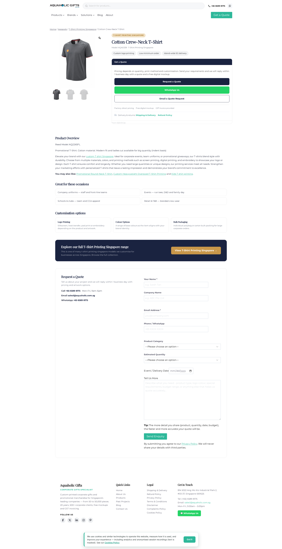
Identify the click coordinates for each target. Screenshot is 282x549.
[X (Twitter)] (69, 520)
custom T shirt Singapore (99, 156)
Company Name (152, 292)
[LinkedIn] (76, 520)
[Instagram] (83, 520)
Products (120, 498)
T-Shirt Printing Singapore (128, 35)
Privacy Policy (189, 443)
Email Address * (152, 310)
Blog (100, 15)
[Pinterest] (90, 520)
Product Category (153, 341)
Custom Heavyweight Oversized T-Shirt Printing (139, 173)
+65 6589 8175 (218, 6)
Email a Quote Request (172, 98)
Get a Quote (222, 15)
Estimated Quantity (154, 354)
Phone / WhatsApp (154, 323)
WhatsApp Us (171, 90)
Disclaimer (152, 505)
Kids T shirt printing (182, 173)
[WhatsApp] (230, 6)
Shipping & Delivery (146, 115)
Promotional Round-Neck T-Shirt (94, 173)
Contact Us (121, 509)
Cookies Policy (154, 512)
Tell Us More (151, 378)
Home (119, 490)
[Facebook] (63, 520)
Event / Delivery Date (156, 370)
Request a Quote (172, 81)
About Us (121, 494)
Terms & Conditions (157, 501)
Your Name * (150, 279)
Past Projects (123, 501)
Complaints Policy (156, 509)
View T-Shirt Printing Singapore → (196, 250)
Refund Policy (165, 115)
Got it (189, 539)
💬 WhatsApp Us (189, 513)
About (109, 15)
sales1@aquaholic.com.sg (81, 295)
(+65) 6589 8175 (189, 499)
